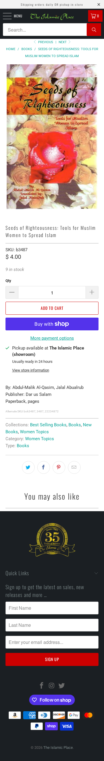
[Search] (94, 29)
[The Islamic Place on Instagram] (51, 686)
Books (74, 424)
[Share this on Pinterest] (59, 467)
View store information (30, 370)
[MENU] (4, 16)
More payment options (52, 338)
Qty (8, 280)
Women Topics (34, 431)
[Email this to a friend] (74, 467)
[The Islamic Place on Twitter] (61, 686)
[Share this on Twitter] (28, 467)
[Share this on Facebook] (43, 467)
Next (63, 42)
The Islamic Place (58, 747)
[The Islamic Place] (52, 16)
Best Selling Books (48, 424)
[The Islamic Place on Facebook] (41, 686)
